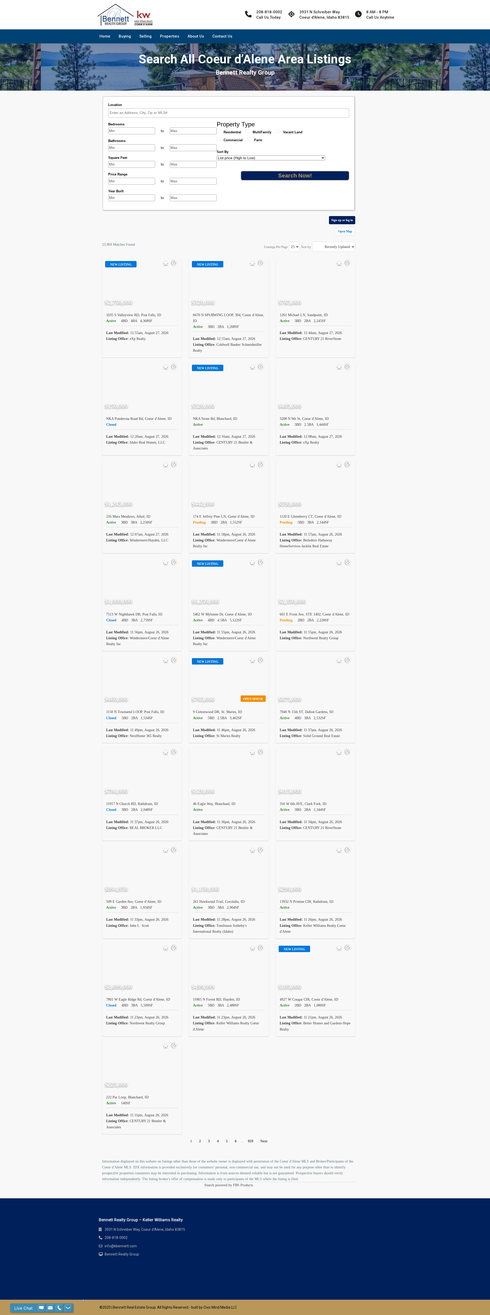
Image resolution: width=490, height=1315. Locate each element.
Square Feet (117, 158)
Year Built (116, 191)
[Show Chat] (41, 1308)
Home (105, 36)
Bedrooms (116, 124)
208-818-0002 (116, 1238)
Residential (232, 132)
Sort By (222, 152)
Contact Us (222, 36)
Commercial (233, 140)
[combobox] (228, 113)
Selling (145, 36)
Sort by (306, 247)
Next (263, 1141)
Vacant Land (292, 132)
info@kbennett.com (121, 1246)
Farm (258, 140)
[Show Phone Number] (59, 1308)
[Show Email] (50, 1308)
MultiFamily (262, 132)
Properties (169, 36)
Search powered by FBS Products (228, 1185)
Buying (125, 36)
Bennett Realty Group (122, 1254)
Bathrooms (117, 141)
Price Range (117, 174)
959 (250, 1141)
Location (115, 105)
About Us (196, 36)
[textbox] (230, 113)
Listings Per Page (276, 247)
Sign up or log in (342, 220)
